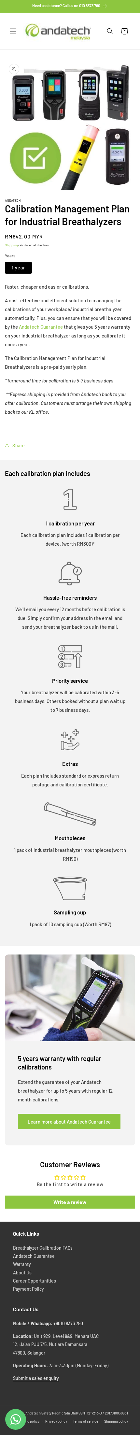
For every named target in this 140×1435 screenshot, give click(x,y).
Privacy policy (56, 1421)
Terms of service (85, 1421)
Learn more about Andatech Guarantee (69, 1122)
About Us (22, 1272)
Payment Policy (28, 1289)
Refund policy (28, 1421)
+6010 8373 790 (68, 1323)
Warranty (22, 1264)
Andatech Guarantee (41, 327)
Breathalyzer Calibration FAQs (43, 1248)
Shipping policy (116, 1421)
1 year (18, 267)
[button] (13, 31)
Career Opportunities (34, 1281)
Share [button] (18, 445)
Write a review (70, 1202)
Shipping (11, 245)
